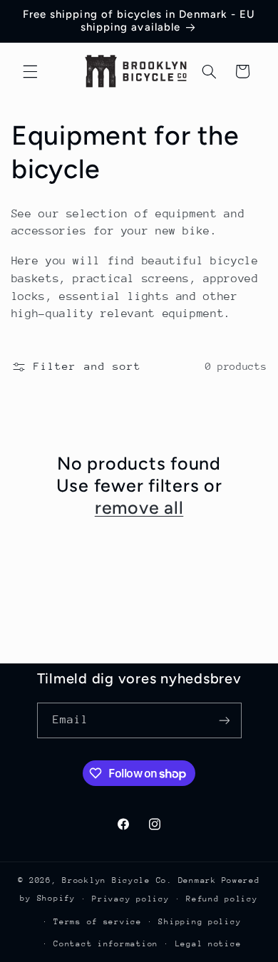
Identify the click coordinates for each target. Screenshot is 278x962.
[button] (30, 71)
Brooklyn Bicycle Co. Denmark (139, 880)
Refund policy (222, 899)
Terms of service (97, 921)
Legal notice (208, 943)
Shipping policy (199, 921)
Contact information (105, 943)
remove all (139, 507)
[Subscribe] (223, 720)
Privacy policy (130, 899)
